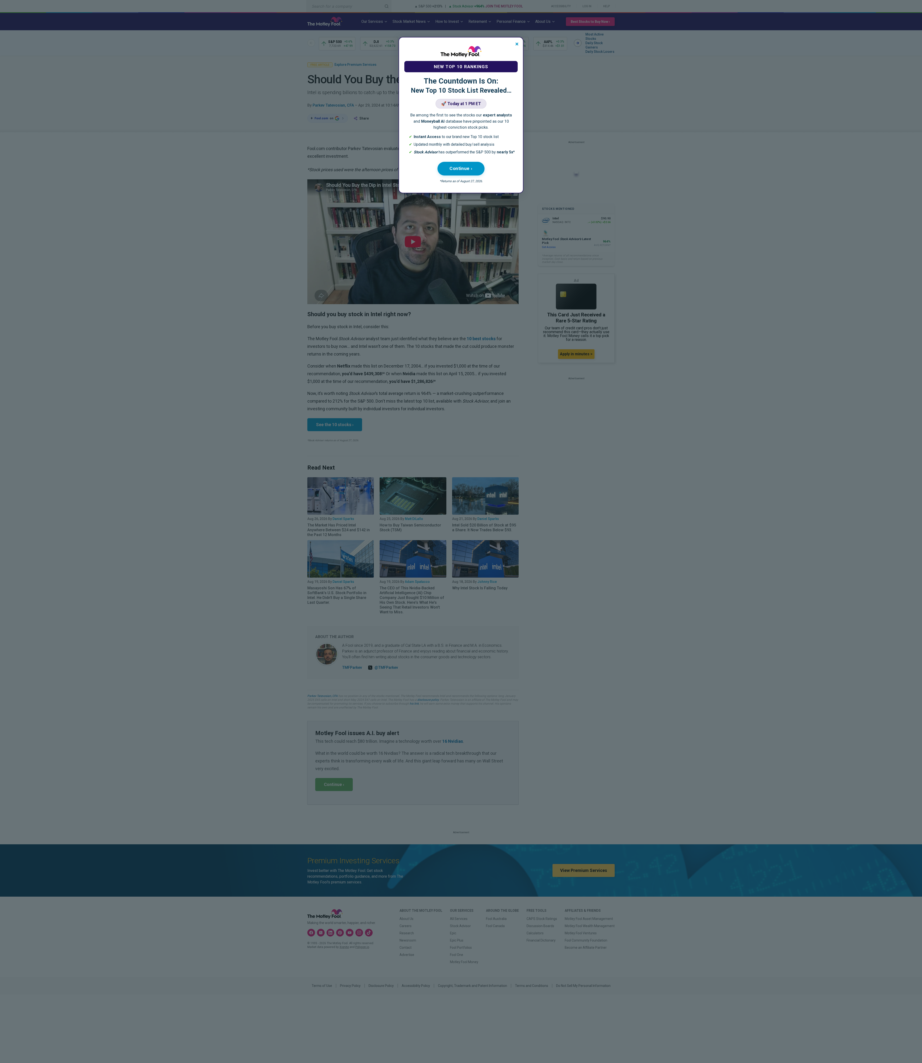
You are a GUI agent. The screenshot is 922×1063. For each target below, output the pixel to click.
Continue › (461, 168)
